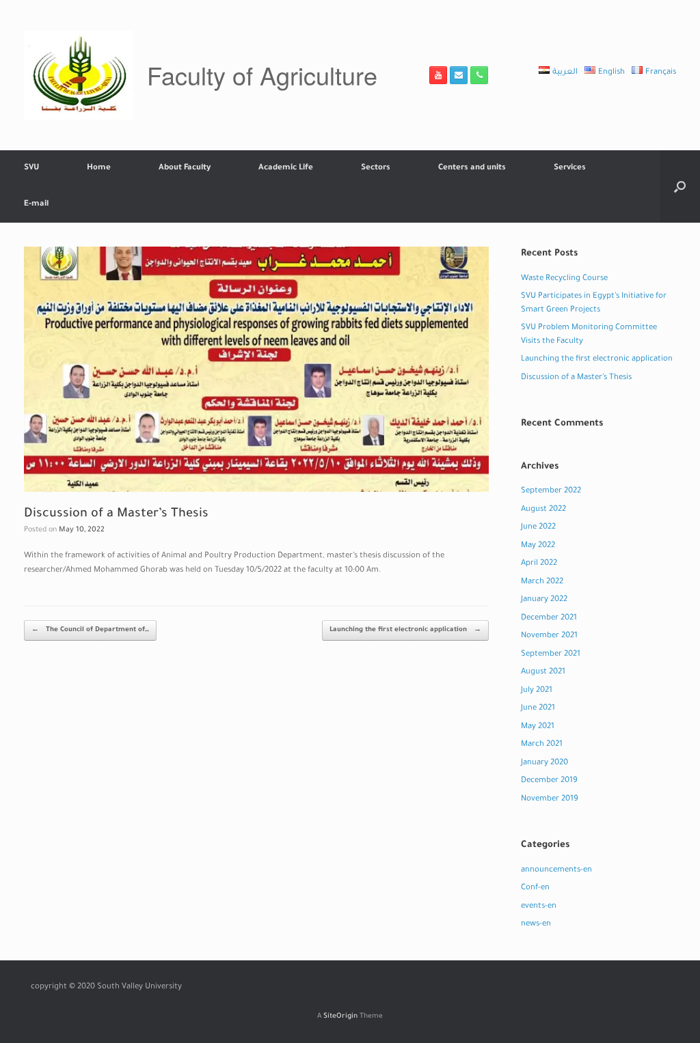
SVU (31, 168)
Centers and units (472, 168)
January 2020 (544, 763)
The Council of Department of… (90, 630)
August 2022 (543, 509)
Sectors (375, 168)
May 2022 (538, 546)
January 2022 (544, 600)
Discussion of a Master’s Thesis (576, 378)
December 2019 (549, 781)
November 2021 (549, 636)
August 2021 (543, 672)
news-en (536, 924)
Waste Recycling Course (564, 279)
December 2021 (549, 618)
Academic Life (285, 168)
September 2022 (551, 491)
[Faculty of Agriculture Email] (459, 75)
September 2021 (550, 654)
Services (570, 168)
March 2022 (542, 582)
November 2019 (549, 799)
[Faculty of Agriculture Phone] (479, 75)
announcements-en (556, 870)
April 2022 (539, 563)
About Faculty (185, 168)
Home (99, 168)
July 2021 (536, 690)
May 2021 (537, 727)
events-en (538, 906)
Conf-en (535, 888)
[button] (680, 186)
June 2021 (538, 708)
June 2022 (538, 527)
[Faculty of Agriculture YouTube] (438, 75)
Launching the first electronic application (405, 630)
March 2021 (542, 744)
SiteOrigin (340, 1016)
